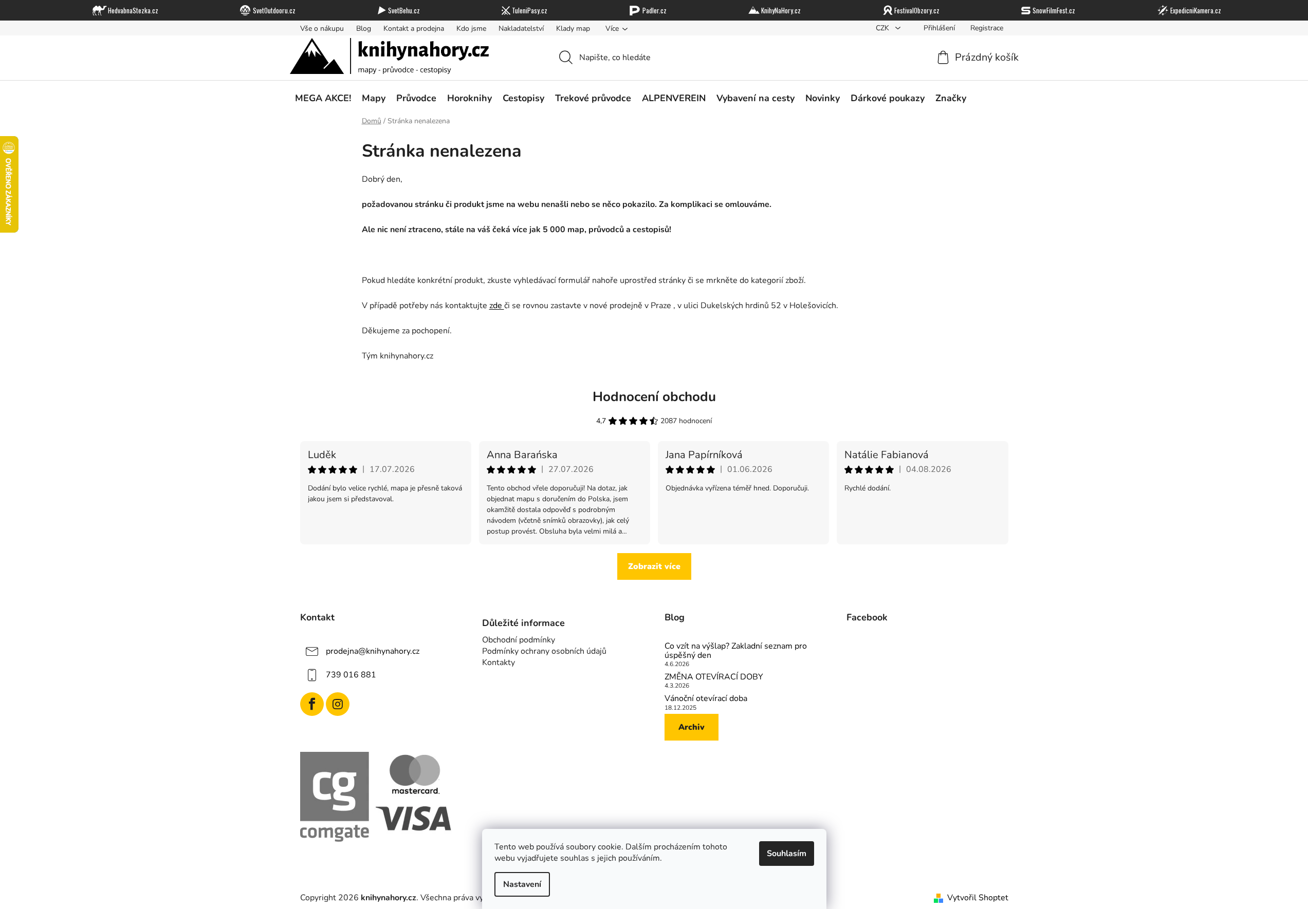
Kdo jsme (471, 28)
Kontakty (498, 662)
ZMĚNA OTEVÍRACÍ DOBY (714, 677)
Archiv (691, 727)
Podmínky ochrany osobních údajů (544, 651)
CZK (883, 28)
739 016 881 (351, 674)
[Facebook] (312, 704)
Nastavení (522, 884)
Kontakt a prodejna (413, 28)
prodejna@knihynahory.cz (372, 651)
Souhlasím (786, 853)
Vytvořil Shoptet (977, 897)
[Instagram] (337, 704)
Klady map (573, 28)
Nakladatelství (521, 28)
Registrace (986, 28)
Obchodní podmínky (518, 640)
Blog (363, 28)
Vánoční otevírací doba (706, 699)
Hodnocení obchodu (654, 397)
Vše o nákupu (322, 28)
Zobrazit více (654, 566)
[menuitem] (323, 98)
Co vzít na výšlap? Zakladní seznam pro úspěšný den (736, 651)
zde (496, 305)
